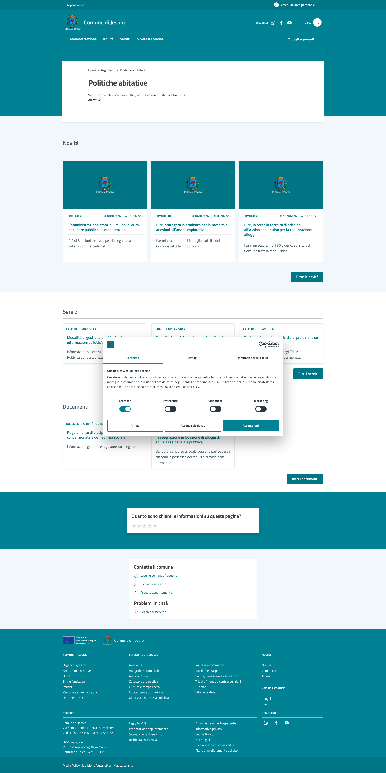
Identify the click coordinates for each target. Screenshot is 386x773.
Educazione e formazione (146, 692)
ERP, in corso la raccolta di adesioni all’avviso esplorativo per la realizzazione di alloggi (280, 229)
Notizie (266, 665)
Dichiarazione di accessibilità (214, 745)
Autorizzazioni (139, 676)
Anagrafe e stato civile (144, 670)
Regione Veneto (75, 5)
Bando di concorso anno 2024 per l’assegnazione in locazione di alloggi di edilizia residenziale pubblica (188, 437)
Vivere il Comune (150, 39)
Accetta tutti (251, 425)
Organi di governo (75, 665)
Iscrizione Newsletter (96, 765)
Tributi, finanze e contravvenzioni (218, 681)
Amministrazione (83, 39)
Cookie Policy (204, 734)
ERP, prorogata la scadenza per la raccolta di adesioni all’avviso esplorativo (192, 227)
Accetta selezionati (193, 425)
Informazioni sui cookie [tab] (253, 357)
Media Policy (71, 765)
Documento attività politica (85, 424)
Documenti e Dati (74, 697)
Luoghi (266, 698)
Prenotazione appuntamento (148, 728)
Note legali (202, 739)
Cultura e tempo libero (144, 686)
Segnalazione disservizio (145, 734)
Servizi (125, 39)
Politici (67, 686)
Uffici (66, 676)
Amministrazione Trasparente (215, 723)
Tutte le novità (307, 276)
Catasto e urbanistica (81, 329)
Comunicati (75, 216)
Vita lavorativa (205, 692)
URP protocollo (73, 742)
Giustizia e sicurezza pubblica (149, 697)
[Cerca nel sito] (317, 22)
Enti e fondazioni (74, 681)
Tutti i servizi (308, 373)
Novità (108, 39)
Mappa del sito (123, 765)
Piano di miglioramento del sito (216, 750)
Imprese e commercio (209, 665)
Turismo (200, 686)
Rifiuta (135, 425)
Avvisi (266, 676)
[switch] (170, 409)
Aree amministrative (77, 670)
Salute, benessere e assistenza (216, 676)
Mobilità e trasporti (208, 670)
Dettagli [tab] (193, 357)
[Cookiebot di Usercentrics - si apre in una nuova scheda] (261, 344)
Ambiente (135, 665)
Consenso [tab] (132, 357)
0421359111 (96, 751)
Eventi (266, 704)
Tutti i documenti (305, 479)
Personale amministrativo (80, 692)
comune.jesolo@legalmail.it (88, 747)
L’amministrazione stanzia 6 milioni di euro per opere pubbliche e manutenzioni (103, 227)
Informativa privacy (208, 728)
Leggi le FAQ (137, 723)
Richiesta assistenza (143, 739)
